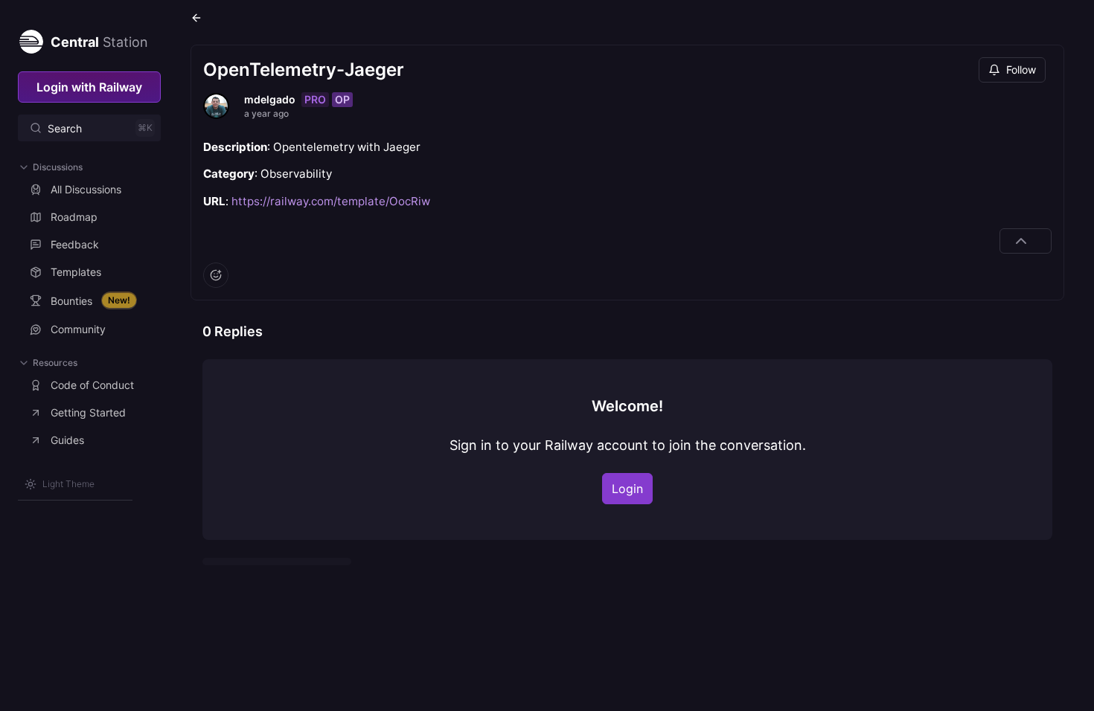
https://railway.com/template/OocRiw (330, 201)
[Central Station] (30, 39)
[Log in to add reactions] (215, 275)
